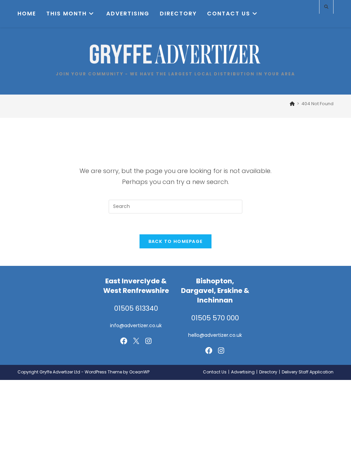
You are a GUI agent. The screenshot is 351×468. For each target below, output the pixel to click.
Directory (268, 372)
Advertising (243, 372)
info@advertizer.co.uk (136, 325)
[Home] (292, 103)
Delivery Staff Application (308, 372)
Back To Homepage (175, 241)
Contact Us (215, 372)
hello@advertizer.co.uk (215, 335)
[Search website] (326, 7)
